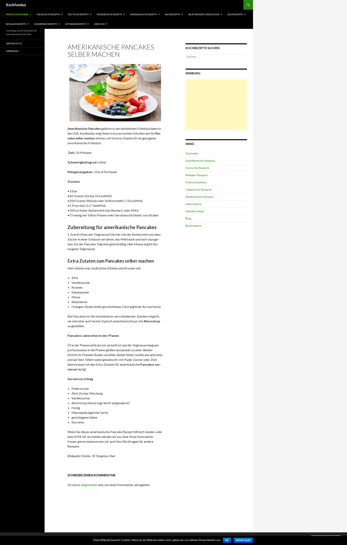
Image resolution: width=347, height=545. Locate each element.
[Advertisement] (216, 104)
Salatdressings (195, 211)
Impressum (12, 51)
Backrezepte (172, 14)
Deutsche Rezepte (78, 14)
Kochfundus (16, 5)
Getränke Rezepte (75, 24)
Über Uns (99, 24)
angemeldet (89, 485)
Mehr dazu (243, 540)
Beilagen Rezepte (16, 24)
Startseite (192, 153)
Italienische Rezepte (48, 14)
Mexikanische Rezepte (109, 14)
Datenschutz (14, 43)
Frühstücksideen (17, 14)
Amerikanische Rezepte (143, 14)
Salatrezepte (235, 14)
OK (227, 540)
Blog (188, 218)
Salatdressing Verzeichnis (203, 14)
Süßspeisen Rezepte (45, 24)
